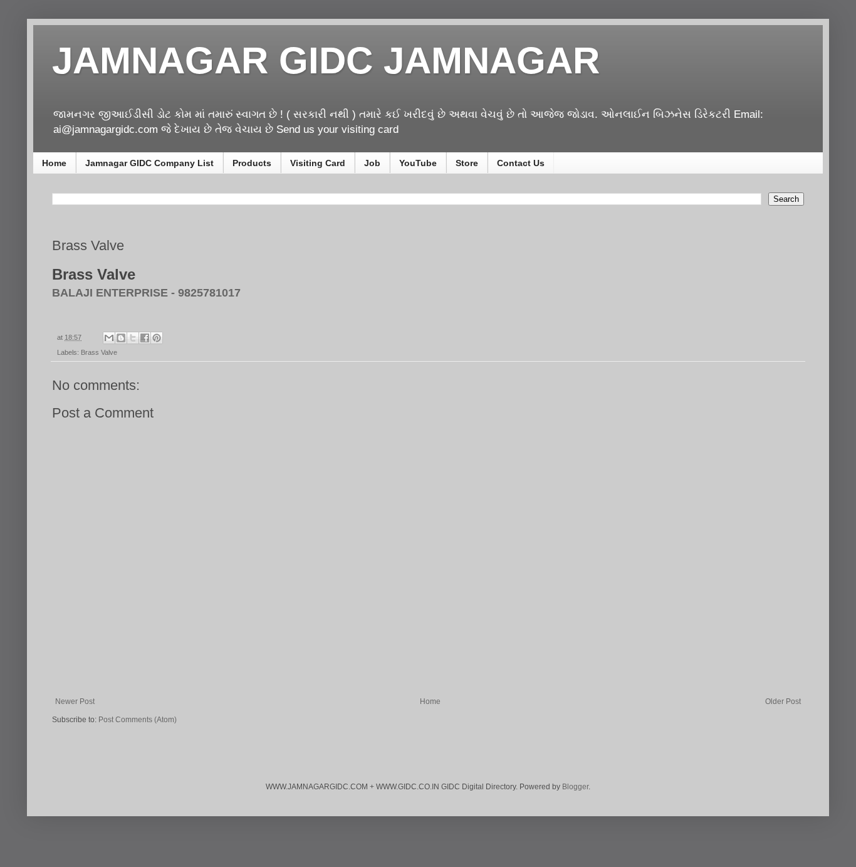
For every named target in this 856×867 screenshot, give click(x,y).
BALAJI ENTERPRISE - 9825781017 (146, 292)
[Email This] (109, 338)
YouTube (418, 163)
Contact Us (521, 163)
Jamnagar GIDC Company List (149, 163)
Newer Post (75, 701)
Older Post (783, 701)
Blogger (575, 786)
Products (251, 163)
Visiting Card (317, 163)
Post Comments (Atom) (137, 719)
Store (467, 163)
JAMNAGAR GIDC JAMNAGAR (326, 60)
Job (372, 163)
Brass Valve (99, 352)
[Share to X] (133, 338)
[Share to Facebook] (144, 338)
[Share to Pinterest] (156, 338)
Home (54, 163)
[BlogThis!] (121, 338)
